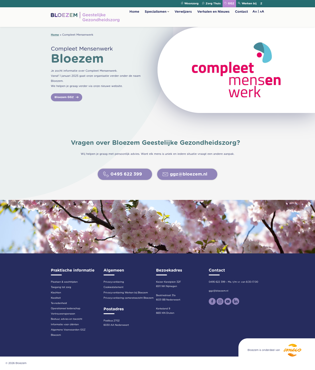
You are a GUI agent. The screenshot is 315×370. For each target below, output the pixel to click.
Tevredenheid (59, 303)
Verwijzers (183, 11)
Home (134, 11)
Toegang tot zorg (61, 287)
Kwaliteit (56, 298)
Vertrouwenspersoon (63, 314)
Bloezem (56, 335)
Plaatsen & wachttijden (64, 282)
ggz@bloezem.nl (218, 291)
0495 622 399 (217, 282)
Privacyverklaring (114, 282)
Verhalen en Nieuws (213, 11)
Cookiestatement (113, 287)
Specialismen (155, 11)
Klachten (56, 293)
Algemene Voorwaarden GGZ (68, 330)
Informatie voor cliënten (65, 324)
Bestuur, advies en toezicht (66, 319)
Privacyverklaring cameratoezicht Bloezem (128, 298)
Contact (241, 11)
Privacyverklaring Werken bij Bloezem (126, 293)
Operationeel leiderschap (65, 308)
